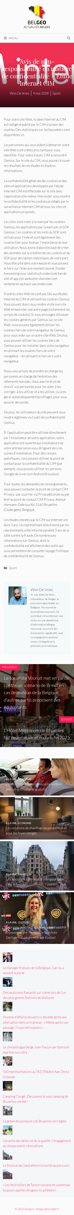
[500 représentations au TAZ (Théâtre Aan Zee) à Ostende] (7, 1063)
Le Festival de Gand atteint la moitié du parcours (36, 1165)
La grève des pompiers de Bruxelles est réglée (34, 1121)
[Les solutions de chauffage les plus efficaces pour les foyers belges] (37, 837)
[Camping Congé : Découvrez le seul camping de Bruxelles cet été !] (7, 1088)
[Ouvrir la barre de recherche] (68, 38)
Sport (13, 568)
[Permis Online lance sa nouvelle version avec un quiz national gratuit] (37, 793)
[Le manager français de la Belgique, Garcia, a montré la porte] (7, 959)
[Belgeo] (37, 16)
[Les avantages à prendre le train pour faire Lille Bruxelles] (37, 888)
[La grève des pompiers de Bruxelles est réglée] (7, 1113)
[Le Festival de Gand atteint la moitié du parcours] (7, 1157)
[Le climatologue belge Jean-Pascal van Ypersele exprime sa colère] (7, 1039)
